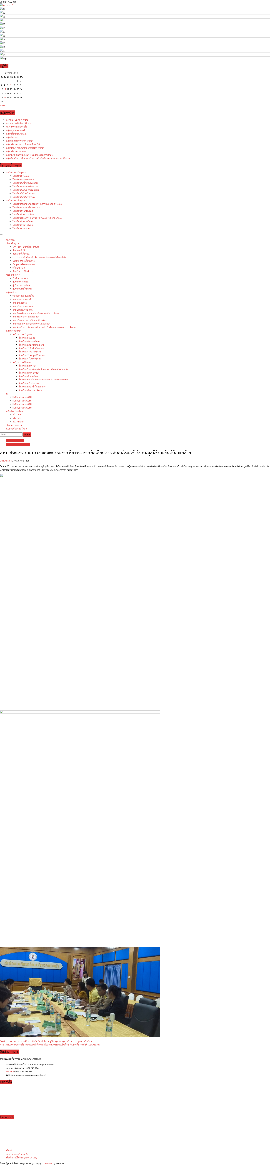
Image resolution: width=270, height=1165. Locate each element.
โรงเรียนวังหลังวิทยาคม (23, 196)
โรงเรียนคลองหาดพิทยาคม (25, 186)
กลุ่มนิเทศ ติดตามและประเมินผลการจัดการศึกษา (29, 154)
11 (5, 89)
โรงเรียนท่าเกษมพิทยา (23, 179)
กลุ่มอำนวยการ (13, 137)
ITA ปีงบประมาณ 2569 (22, 407)
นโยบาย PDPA (18, 267)
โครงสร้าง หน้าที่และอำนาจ (25, 246)
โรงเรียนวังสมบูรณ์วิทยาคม (25, 189)
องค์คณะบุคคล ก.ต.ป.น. (17, 119)
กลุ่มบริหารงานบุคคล (16, 151)
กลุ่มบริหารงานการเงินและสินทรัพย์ (23, 144)
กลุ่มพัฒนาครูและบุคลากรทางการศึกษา (25, 147)
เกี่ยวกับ (9, 1150)
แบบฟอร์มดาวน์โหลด (16, 428)
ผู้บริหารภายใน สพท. (22, 288)
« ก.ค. (2, 105)
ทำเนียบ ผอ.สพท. (20, 278)
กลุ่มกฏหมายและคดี (15, 130)
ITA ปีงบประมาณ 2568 (22, 404)
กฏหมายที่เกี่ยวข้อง (21, 253)
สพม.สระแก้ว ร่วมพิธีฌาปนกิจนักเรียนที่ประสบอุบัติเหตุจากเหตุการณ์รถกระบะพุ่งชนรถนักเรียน (46, 1041)
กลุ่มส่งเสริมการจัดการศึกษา (19, 140)
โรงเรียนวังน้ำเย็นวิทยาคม (25, 182)
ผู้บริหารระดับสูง (20, 281)
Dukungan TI (6, 460)
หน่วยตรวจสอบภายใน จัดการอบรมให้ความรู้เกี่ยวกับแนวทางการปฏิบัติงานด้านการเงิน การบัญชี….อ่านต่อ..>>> (50, 1044)
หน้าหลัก (10, 239)
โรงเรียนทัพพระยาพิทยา (23, 214)
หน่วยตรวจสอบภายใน (17, 126)
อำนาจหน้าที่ (18, 250)
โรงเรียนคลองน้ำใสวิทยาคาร (26, 207)
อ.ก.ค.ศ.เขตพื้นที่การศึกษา (18, 123)
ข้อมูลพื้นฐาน (12, 243)
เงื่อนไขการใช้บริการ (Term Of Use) (21, 1157)
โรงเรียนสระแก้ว (20, 175)
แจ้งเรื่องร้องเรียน (14, 411)
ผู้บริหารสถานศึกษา (21, 285)
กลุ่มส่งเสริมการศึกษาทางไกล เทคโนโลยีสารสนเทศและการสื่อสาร (38, 158)
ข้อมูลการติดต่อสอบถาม (23, 264)
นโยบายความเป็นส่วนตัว (17, 1154)
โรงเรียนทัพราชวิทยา (22, 221)
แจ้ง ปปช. (17, 414)
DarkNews (47, 1163)
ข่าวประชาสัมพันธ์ (39, 257)
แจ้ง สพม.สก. (18, 421)
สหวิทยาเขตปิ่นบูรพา (16, 200)
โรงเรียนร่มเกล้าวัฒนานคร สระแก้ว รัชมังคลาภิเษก (37, 217)
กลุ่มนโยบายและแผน (16, 133)
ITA (7, 393)
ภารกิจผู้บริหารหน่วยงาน (18, 444)
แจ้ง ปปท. (16, 418)
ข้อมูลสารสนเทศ (14, 425)
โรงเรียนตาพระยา (21, 228)
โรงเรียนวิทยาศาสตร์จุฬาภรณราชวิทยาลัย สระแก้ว (37, 203)
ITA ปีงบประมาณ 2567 (22, 400)
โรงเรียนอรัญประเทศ (22, 210)
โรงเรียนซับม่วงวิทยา (22, 224)
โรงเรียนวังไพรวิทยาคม (23, 193)
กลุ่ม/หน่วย (11, 292)
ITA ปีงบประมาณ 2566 (22, 397)
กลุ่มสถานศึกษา (13, 330)
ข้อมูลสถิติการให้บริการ (23, 260)
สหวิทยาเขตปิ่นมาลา (22, 362)
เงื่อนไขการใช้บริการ (22, 271)
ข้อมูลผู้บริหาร (13, 274)
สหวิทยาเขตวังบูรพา (16, 172)
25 (5, 97)
